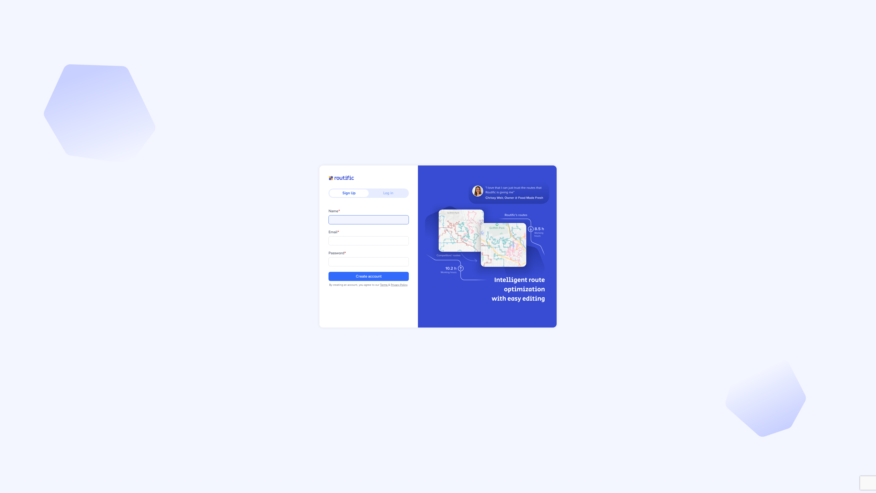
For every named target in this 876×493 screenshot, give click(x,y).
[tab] (349, 193)
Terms (384, 284)
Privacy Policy (399, 284)
